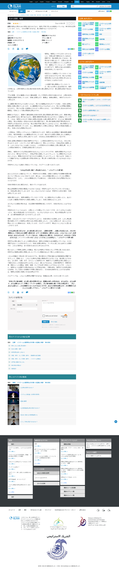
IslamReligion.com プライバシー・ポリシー (65, 510)
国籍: (14, 305)
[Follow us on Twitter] (103, 510)
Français (48, 1)
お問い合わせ (101, 11)
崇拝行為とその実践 (88, 34)
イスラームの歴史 (104, 49)
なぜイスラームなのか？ (90, 115)
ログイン (53, 6)
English (31, 1)
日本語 (76, 1)
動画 (29, 11)
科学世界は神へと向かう (18, 352)
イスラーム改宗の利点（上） (91, 110)
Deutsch (54, 1)
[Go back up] (115, 421)
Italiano (82, 1)
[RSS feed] (109, 510)
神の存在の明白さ (16, 365)
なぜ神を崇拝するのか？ (27, 387)
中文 (72, 1)
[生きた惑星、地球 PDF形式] (22, 49)
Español (41, 1)
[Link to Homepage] (14, 6)
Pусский (60, 1)
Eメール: (13, 308)
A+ (73, 23)
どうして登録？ (62, 6)
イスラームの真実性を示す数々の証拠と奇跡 (25, 15)
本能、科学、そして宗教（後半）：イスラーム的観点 (26, 358)
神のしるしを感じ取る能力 (18, 345)
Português (66, 1)
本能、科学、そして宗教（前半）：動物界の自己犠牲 (26, 355)
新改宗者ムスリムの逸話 (88, 39)
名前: (13, 301)
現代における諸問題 (88, 49)
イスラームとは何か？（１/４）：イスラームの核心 (96, 100)
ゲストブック (54, 11)
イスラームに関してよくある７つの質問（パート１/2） (96, 120)
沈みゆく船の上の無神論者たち (29, 415)
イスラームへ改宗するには (105, 29)
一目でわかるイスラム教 (41, 11)
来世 (100, 34)
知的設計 (13, 368)
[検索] (97, 6)
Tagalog (88, 1)
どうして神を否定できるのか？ (29, 421)
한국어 (103, 1)
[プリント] (18, 49)
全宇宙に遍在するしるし (18, 362)
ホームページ (13, 11)
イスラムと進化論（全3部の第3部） (30, 394)
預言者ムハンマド (104, 44)
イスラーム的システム (88, 54)
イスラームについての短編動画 (105, 87)
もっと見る (11, 492)
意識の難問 (23, 401)
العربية (36, 1)
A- (68, 23)
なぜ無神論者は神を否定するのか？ (30, 408)
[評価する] (9, 49)
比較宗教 (102, 39)
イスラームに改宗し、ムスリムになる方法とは (96, 105)
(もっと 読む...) (11, 451)
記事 (21, 11)
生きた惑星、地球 (16, 349)
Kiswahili (98, 1)
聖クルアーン (86, 44)
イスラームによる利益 (105, 24)
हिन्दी (93, 1)
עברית (108, 1)
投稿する (45, 321)
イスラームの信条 (87, 29)
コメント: (45, 300)
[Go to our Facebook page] (98, 510)
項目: (9, 32)
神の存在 (39, 15)
